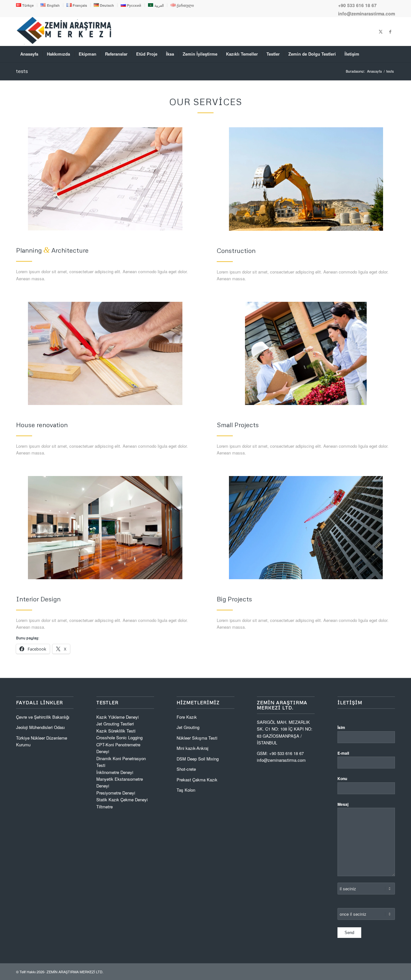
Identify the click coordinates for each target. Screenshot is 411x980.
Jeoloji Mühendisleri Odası (40, 727)
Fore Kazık (187, 717)
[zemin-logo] (64, 43)
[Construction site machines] (306, 178)
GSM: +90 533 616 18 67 (280, 753)
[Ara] (391, 54)
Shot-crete (186, 769)
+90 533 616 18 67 (357, 5)
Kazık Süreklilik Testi (116, 731)
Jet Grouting (188, 727)
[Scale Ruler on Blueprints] (105, 178)
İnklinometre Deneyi (114, 772)
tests (22, 71)
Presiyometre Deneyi (115, 793)
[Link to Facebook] (390, 31)
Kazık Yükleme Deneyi (117, 717)
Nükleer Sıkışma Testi (197, 738)
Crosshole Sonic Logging (119, 737)
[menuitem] (26, 5)
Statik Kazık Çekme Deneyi (122, 799)
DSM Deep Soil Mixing (198, 759)
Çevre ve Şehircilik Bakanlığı (42, 717)
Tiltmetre (105, 807)
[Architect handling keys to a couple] (306, 353)
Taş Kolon (186, 790)
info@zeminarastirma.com (366, 13)
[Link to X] (380, 31)
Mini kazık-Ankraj (192, 748)
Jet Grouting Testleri (115, 724)
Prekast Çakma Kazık (197, 780)
